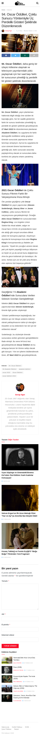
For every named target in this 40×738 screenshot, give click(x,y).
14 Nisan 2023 (7, 557)
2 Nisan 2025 (27, 700)
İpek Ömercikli (17, 681)
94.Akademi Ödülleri (10, 369)
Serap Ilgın (8, 31)
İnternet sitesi (8, 635)
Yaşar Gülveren (18, 691)
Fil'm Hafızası (17, 700)
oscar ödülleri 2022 (9, 376)
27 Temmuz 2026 (30, 670)
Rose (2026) (17, 667)
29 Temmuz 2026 (28, 663)
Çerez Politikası (6, 729)
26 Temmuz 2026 (28, 681)
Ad (4, 614)
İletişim (16, 729)
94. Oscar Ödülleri (15, 366)
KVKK (27, 727)
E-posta (6, 625)
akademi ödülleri (24, 369)
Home (3, 10)
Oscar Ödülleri (18, 372)
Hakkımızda (5, 727)
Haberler (9, 10)
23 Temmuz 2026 (29, 691)
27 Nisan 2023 (7, 519)
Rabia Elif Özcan (18, 670)
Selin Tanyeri (17, 663)
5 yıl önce (19, 31)
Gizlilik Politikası (17, 727)
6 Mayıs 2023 (6, 481)
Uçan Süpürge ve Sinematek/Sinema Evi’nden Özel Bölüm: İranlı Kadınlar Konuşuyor (17, 475)
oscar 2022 (6, 372)
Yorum (5, 581)
